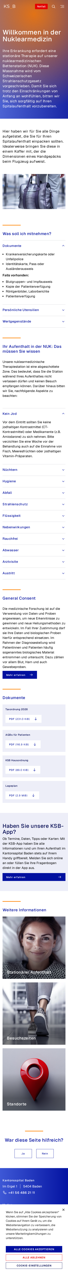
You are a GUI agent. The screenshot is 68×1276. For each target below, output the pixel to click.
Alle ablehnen (34, 1257)
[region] (34, 1240)
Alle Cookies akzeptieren (34, 1249)
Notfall (41, 6)
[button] (23, 1153)
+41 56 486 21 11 (21, 1193)
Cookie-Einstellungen (34, 1265)
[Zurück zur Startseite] (10, 6)
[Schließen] (63, 1210)
